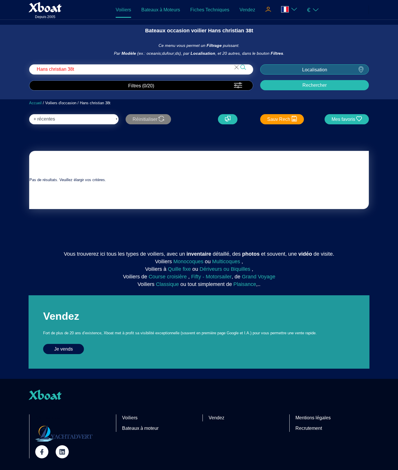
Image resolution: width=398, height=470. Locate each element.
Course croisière (168, 277)
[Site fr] (289, 9)
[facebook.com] (41, 451)
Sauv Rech (279, 119)
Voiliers (123, 9)
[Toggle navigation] (268, 9)
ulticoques (228, 261)
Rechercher (314, 85)
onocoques (190, 261)
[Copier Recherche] (227, 119)
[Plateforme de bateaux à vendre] (64, 433)
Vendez (247, 9)
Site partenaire (50, 417)
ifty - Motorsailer (213, 277)
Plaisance (244, 284)
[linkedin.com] (62, 451)
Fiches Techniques (209, 9)
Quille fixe (179, 269)
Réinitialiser (146, 119)
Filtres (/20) (141, 85)
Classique (167, 284)
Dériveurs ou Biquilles (225, 269)
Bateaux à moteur (140, 428)
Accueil (35, 103)
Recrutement (308, 428)
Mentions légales (313, 417)
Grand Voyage (258, 277)
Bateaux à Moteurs (160, 9)
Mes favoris (344, 119)
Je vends (63, 349)
